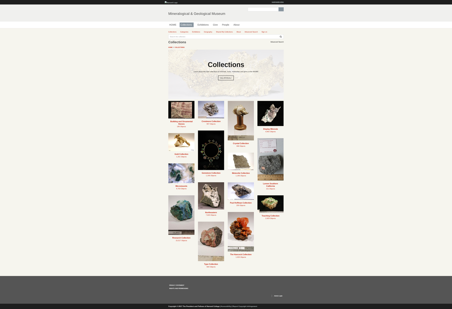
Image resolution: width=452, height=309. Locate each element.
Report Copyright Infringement (245, 306)
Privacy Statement (176, 285)
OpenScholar (265, 296)
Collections (186, 24)
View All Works (225, 78)
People (225, 24)
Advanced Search (277, 42)
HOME (172, 24)
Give (215, 24)
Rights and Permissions (178, 288)
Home (170, 47)
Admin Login (278, 296)
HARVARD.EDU (278, 2)
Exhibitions (203, 24)
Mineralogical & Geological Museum (196, 14)
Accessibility (226, 306)
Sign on (264, 32)
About (236, 24)
